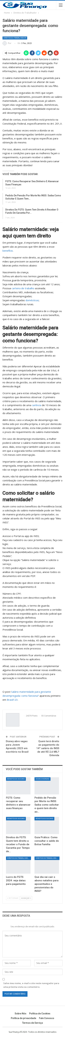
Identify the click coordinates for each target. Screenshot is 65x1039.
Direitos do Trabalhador (15, 38)
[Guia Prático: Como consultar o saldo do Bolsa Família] (46, 825)
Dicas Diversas (42, 779)
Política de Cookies (39, 1013)
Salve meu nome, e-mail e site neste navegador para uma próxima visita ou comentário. (31, 985)
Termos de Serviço (32, 1023)
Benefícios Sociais (16, 779)
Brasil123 (12, 699)
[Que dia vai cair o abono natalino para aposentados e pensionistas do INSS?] (46, 865)
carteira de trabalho (23, 288)
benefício (7, 250)
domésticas (32, 300)
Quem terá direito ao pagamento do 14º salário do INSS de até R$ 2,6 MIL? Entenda (47, 748)
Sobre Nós (20, 1013)
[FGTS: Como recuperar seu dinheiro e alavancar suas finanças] (18, 785)
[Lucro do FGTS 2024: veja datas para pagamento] (18, 865)
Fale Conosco (46, 1018)
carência (36, 405)
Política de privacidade (23, 1018)
